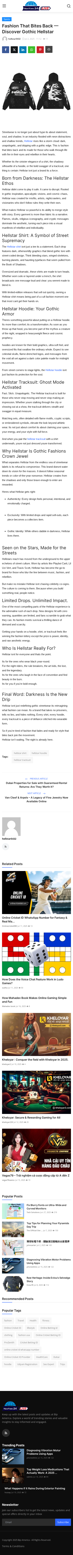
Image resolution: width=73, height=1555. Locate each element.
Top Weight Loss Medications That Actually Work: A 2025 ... (48, 1471)
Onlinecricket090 (9, 926)
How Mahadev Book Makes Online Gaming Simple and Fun (34, 999)
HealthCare (42, 1357)
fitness (45, 1320)
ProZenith (9, 1342)
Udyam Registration (27, 1364)
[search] (69, 6)
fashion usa (24, 1335)
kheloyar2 (6, 1064)
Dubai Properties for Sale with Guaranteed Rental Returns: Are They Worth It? (36, 784)
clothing (8, 1335)
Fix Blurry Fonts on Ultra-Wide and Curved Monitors (46, 1207)
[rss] (6, 1433)
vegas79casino (8, 1180)
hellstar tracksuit (22, 759)
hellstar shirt (20, 753)
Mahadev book (8, 1006)
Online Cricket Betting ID (48, 1335)
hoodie (7, 1364)
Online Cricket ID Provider (17, 1357)
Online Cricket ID (12, 1327)
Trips (62, 1364)
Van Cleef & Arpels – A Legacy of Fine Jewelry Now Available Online (36, 799)
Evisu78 (30, 1285)
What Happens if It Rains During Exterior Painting (35, 1488)
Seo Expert (48, 1364)
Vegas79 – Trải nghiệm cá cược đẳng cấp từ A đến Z (35, 1175)
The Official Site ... (34, 1230)
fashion (8, 1320)
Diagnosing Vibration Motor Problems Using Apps (49, 1261)
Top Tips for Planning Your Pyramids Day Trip (48, 1225)
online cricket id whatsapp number (21, 1349)
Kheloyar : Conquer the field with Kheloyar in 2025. (35, 1059)
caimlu (30, 1476)
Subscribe (63, 1522)
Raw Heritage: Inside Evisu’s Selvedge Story (48, 1279)
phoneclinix (32, 1266)
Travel (21, 1320)
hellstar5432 (9, 838)
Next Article (34, 793)
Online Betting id (49, 1327)
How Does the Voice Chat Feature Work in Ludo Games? (32, 981)
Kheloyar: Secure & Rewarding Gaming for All (31, 1117)
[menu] (4, 6)
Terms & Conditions (13, 1546)
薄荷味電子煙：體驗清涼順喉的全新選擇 (48, 1241)
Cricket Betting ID (29, 1342)
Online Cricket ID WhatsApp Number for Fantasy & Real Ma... (34, 919)
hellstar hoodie (39, 753)
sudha (4, 987)
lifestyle (31, 1327)
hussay (8, 1492)
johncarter (31, 1245)
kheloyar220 (7, 1122)
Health (33, 1320)
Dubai (56, 1357)
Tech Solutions (33, 1212)
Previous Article (38, 778)
